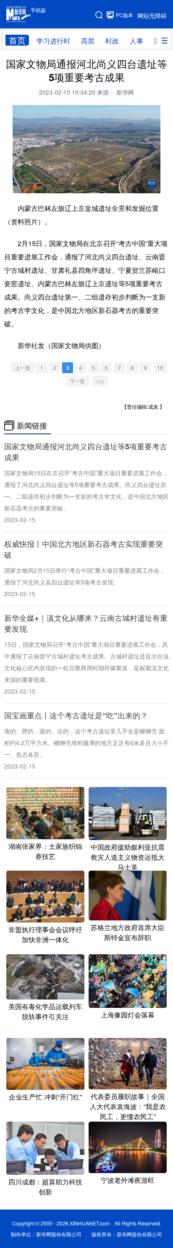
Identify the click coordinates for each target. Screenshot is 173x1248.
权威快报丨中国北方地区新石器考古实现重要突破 (83, 549)
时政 (112, 41)
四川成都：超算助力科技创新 (45, 1187)
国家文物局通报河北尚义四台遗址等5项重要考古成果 (85, 452)
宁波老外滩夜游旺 (128, 1180)
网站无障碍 (152, 15)
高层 (87, 41)
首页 (17, 40)
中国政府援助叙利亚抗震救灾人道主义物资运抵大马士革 (128, 857)
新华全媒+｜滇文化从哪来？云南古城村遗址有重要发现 (86, 623)
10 (160, 367)
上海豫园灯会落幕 (128, 1015)
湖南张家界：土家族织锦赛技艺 (45, 851)
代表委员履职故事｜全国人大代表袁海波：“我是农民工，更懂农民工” (128, 1106)
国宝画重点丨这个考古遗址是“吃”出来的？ (76, 715)
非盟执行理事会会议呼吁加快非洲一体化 (45, 934)
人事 (136, 41)
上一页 (22, 367)
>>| (100, 380)
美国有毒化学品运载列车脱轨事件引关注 (45, 1011)
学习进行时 (53, 41)
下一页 (77, 380)
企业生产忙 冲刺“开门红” (45, 1097)
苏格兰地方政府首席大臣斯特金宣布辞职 (128, 932)
